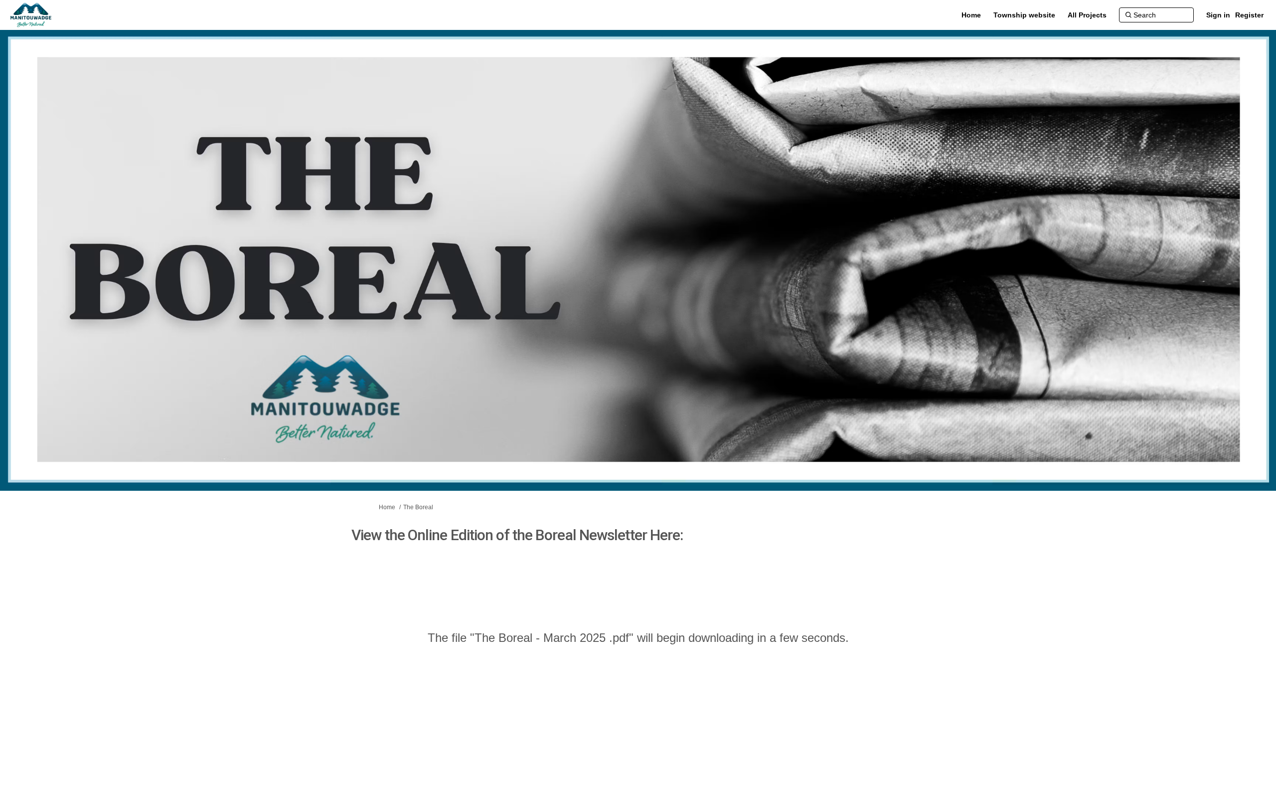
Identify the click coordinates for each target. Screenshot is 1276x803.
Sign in (1218, 15)
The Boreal (418, 507)
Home (387, 507)
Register (1249, 15)
